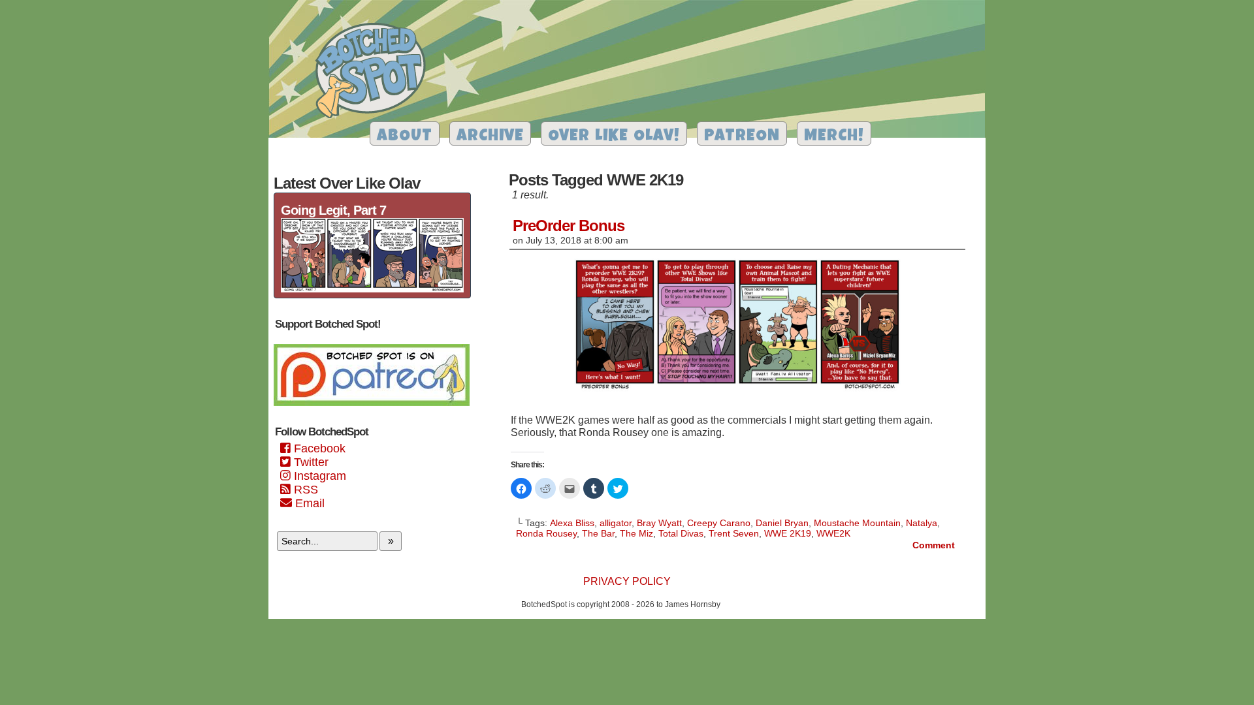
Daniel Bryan (782, 523)
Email (308, 503)
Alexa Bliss (572, 523)
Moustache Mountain (857, 523)
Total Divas (680, 533)
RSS (304, 489)
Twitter (310, 462)
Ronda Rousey (546, 533)
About (404, 137)
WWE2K (833, 533)
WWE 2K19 (787, 533)
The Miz (636, 533)
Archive (490, 137)
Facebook (318, 448)
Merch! (834, 137)
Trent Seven (734, 533)
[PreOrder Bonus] (737, 391)
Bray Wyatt (659, 523)
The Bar (598, 533)
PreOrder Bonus (568, 225)
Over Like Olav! (614, 137)
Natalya (921, 523)
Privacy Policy (627, 581)
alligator (616, 523)
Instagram (318, 475)
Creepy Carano (718, 523)
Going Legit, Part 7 (333, 210)
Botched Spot (375, 72)
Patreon (742, 137)
